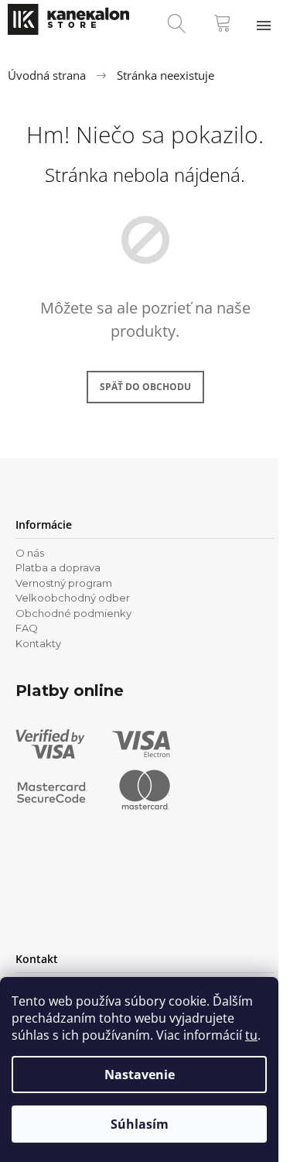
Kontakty (38, 643)
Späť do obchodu (145, 386)
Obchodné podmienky (73, 613)
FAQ (26, 628)
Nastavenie (139, 1074)
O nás (29, 553)
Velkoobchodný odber (72, 597)
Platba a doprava (58, 567)
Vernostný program (63, 583)
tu (251, 1035)
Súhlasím (140, 1124)
